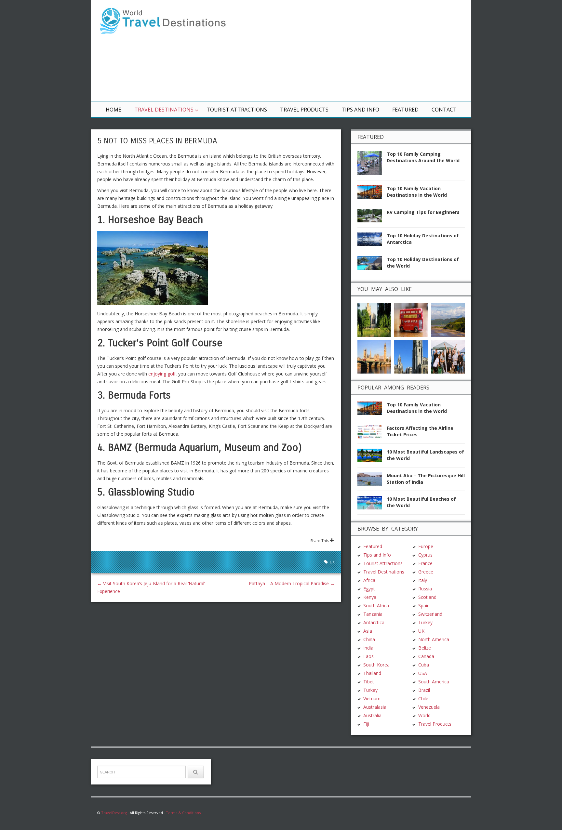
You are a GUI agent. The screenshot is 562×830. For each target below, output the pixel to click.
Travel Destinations (164, 109)
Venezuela (429, 707)
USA (422, 673)
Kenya (369, 597)
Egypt (369, 589)
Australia (372, 715)
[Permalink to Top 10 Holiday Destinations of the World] (372, 265)
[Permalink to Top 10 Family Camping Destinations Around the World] (372, 165)
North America (433, 639)
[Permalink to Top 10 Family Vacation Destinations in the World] (372, 194)
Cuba (423, 665)
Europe (425, 546)
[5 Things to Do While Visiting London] (374, 356)
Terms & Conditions (183, 812)
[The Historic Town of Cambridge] (411, 356)
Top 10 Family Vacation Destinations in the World (417, 191)
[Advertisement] (359, 50)
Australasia (374, 707)
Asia (367, 631)
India (368, 648)
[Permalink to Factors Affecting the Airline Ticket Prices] (372, 433)
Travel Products (304, 109)
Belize (424, 648)
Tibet (368, 681)
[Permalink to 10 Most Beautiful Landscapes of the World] (372, 457)
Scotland (427, 597)
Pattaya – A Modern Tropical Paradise (292, 583)
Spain (424, 605)
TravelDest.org (114, 812)
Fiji (366, 724)
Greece (425, 572)
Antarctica (373, 622)
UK (332, 562)
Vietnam (372, 698)
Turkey (370, 690)
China (369, 639)
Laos (368, 656)
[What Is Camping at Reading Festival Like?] (448, 356)
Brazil (424, 690)
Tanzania (372, 614)
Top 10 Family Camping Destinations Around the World (423, 157)
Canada (426, 656)
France (425, 563)
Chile (423, 698)
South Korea (376, 665)
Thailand (372, 673)
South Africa (376, 605)
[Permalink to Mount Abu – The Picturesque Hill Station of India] (372, 481)
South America (433, 681)
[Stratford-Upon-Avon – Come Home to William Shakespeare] (374, 319)
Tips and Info (360, 109)
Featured (405, 109)
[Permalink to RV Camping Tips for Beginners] (372, 218)
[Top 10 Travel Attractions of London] (411, 319)
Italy (422, 580)
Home (113, 109)
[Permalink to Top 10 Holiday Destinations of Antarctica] (372, 241)
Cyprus (425, 555)
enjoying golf (162, 374)
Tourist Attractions (237, 109)
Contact (444, 109)
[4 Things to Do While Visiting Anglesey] (448, 319)
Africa (369, 580)
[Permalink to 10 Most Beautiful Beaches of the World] (372, 504)
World (424, 715)
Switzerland (430, 614)
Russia (425, 589)
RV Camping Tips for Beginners (423, 212)
